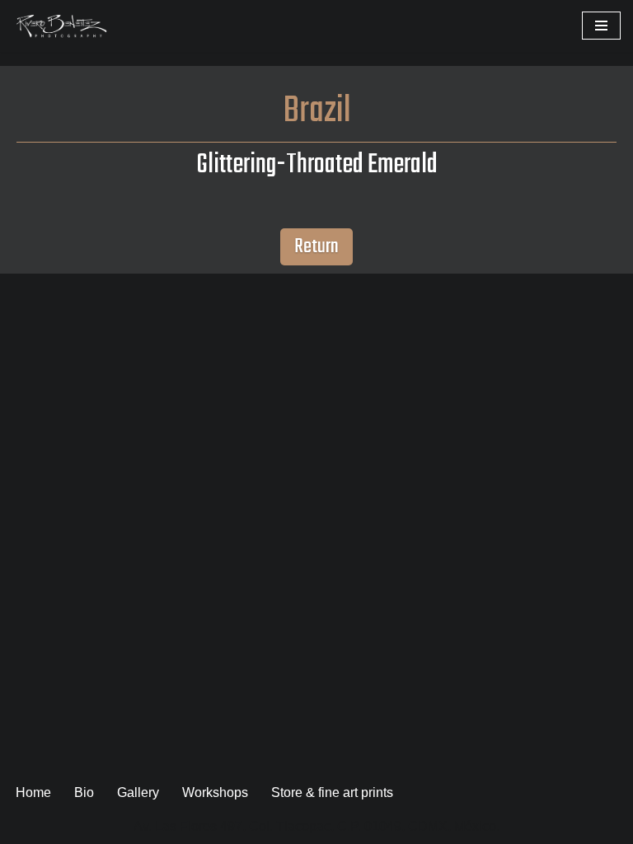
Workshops (215, 792)
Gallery (138, 792)
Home (33, 792)
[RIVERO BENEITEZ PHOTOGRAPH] (61, 26)
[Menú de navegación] (601, 26)
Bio (84, 792)
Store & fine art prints (332, 792)
